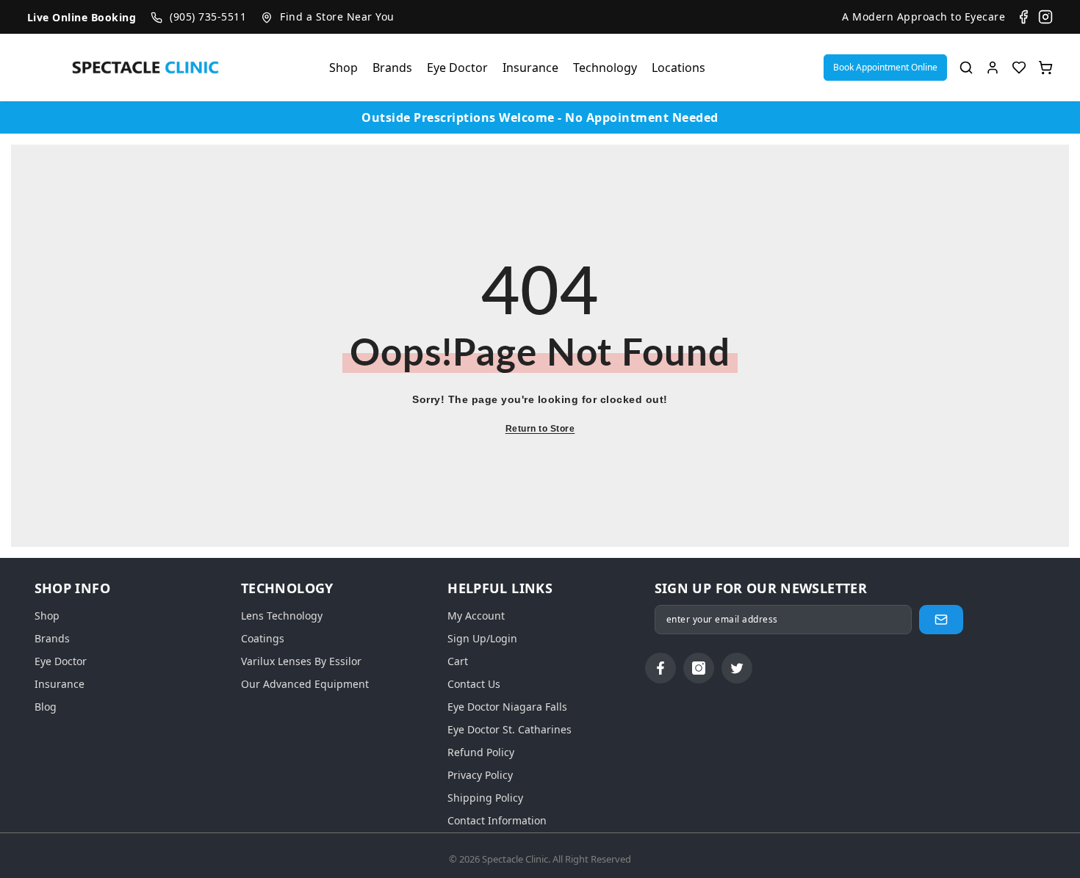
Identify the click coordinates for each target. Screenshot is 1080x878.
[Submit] (941, 619)
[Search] (966, 67)
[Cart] (1045, 67)
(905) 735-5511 (208, 16)
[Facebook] (1023, 17)
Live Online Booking (82, 17)
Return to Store (540, 429)
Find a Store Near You (337, 16)
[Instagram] (1045, 17)
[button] (885, 67)
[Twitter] (736, 668)
